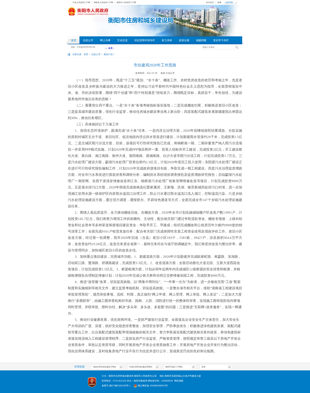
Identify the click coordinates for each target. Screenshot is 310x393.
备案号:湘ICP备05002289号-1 (116, 385)
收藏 (219, 2)
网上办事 (105, 40)
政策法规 (184, 40)
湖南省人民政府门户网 (103, 2)
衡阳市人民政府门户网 (126, 2)
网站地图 (178, 381)
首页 (73, 40)
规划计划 (108, 54)
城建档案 (201, 40)
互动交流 (122, 40)
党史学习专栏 (221, 40)
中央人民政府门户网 (81, 2)
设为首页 (210, 2)
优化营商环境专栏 (144, 40)
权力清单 (167, 40)
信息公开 (88, 40)
